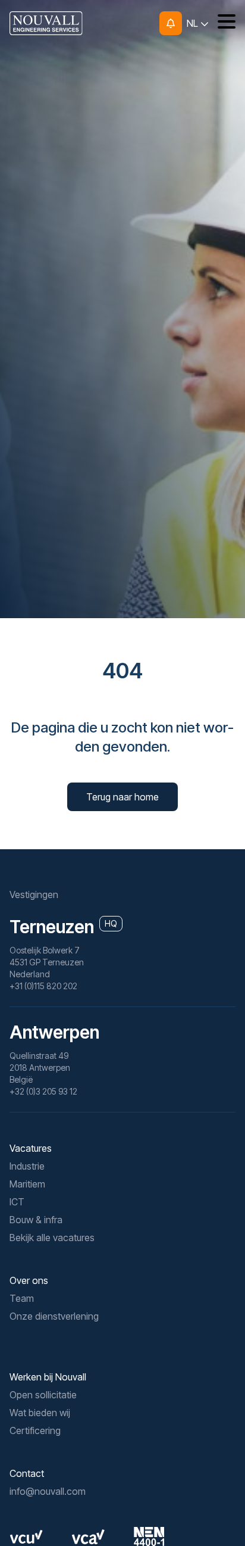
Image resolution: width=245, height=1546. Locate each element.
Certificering (35, 1430)
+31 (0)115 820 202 (43, 986)
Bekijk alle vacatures (52, 1237)
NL (193, 23)
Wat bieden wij (40, 1413)
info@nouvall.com (48, 1491)
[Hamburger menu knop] (222, 23)
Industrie (27, 1166)
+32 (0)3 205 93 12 (43, 1091)
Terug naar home (122, 797)
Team (22, 1298)
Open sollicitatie (43, 1395)
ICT (17, 1202)
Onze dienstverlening (54, 1316)
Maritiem (27, 1184)
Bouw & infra (36, 1220)
